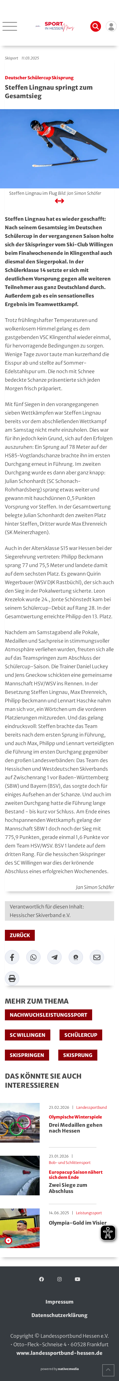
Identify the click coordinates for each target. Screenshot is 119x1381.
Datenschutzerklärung (59, 1315)
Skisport (11, 58)
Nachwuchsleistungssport (48, 1015)
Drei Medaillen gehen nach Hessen (76, 1124)
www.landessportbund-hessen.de (59, 1353)
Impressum (59, 1302)
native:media (68, 1369)
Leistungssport (89, 1213)
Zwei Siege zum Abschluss (76, 1182)
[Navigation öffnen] (9, 26)
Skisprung (77, 1055)
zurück (20, 935)
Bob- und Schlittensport (70, 1162)
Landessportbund (91, 1107)
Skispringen (27, 1055)
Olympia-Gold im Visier (77, 1223)
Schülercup (80, 1035)
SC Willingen (27, 1035)
